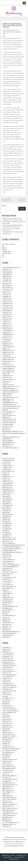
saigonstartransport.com (9, 759)
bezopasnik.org (6, 756)
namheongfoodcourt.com (9, 784)
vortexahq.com (6, 294)
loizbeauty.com (6, 721)
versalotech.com (7, 336)
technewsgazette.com (8, 734)
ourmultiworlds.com (8, 653)
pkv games (13, 31)
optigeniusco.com (7, 303)
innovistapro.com (7, 327)
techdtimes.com (7, 467)
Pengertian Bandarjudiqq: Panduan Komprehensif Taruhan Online (12, 226)
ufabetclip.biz (6, 496)
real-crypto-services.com (9, 572)
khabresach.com (7, 819)
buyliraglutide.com (7, 489)
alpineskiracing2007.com (9, 797)
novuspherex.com (7, 305)
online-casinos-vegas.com (9, 808)
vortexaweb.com (7, 301)
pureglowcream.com (8, 747)
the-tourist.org (6, 700)
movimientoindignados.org (10, 606)
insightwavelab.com (8, 359)
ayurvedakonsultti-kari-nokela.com (12, 552)
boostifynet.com (7, 312)
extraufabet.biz (6, 510)
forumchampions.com (8, 660)
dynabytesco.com (7, 343)
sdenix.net (5, 696)
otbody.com (5, 714)
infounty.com (6, 575)
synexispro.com (6, 428)
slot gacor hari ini (13, 843)
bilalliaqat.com (6, 417)
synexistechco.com (7, 289)
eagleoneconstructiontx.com (10, 392)
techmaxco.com (6, 337)
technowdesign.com (8, 563)
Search (4, 205)
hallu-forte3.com (7, 788)
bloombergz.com (7, 705)
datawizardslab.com (8, 346)
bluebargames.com (7, 662)
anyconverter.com (7, 723)
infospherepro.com (7, 352)
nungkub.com (6, 620)
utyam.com (5, 613)
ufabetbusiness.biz (7, 505)
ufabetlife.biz (6, 512)
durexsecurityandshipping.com (11, 565)
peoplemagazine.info (8, 460)
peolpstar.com (6, 673)
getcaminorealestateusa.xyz (10, 448)
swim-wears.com (7, 669)
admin (4, 31)
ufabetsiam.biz (6, 501)
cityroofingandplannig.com (10, 566)
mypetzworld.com (7, 574)
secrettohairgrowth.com (9, 750)
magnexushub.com (7, 483)
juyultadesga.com (7, 570)
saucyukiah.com (6, 647)
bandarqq (21, 837)
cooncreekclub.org (7, 655)
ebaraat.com (6, 478)
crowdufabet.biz (7, 534)
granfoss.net (6, 793)
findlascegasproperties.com (10, 386)
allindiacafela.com (7, 795)
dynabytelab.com (7, 276)
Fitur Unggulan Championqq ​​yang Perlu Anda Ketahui (13, 222)
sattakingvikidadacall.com (9, 402)
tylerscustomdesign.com (9, 674)
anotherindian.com (7, 622)
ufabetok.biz (5, 530)
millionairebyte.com (8, 444)
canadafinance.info (7, 770)
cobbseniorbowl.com (8, 561)
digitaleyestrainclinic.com (9, 804)
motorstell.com (6, 682)
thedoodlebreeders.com (9, 586)
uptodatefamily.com (8, 610)
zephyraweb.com (7, 300)
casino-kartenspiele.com (9, 709)
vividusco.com (6, 292)
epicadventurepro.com (8, 357)
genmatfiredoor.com (8, 384)
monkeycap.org (6, 694)
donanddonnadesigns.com (10, 390)
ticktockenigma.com (8, 372)
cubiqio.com (5, 348)
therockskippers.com (8, 792)
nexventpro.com (7, 314)
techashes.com (6, 462)
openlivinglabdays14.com (9, 550)
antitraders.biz (6, 554)
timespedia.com (6, 725)
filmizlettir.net (6, 651)
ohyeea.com (5, 617)
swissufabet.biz (6, 503)
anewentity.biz (6, 741)
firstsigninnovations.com (9, 665)
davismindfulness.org (8, 442)
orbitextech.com (7, 377)
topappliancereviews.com (9, 813)
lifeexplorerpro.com (8, 361)
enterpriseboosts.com (8, 707)
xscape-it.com (6, 557)
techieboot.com (6, 469)
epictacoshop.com (7, 765)
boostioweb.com (7, 271)
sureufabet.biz (6, 521)
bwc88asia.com (6, 579)
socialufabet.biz (6, 516)
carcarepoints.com (7, 584)
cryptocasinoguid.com (8, 543)
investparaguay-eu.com (9, 577)
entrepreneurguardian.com (10, 408)
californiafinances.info (8, 768)
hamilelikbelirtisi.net (8, 334)
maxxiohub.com (6, 298)
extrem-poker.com (7, 581)
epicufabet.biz (6, 527)
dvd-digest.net (6, 777)
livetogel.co (5, 383)
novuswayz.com (6, 319)
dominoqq (4, 839)
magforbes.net (6, 692)
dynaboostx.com (7, 323)
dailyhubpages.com (7, 399)
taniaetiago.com (7, 626)
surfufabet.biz (6, 518)
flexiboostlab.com (7, 328)
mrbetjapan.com (7, 739)
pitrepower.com (7, 801)
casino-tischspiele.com (8, 712)
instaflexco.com (6, 325)
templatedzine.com (7, 597)
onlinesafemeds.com (8, 491)
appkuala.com (6, 743)
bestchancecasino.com (8, 415)
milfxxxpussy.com (7, 608)
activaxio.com (6, 341)
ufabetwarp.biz (6, 494)
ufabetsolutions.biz (7, 514)
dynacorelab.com (7, 287)
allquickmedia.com (7, 732)
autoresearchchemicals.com (10, 822)
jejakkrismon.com (7, 727)
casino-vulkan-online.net (9, 799)
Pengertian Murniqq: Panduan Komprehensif (11, 229)
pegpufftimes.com (7, 656)
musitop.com (6, 611)
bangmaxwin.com (7, 761)
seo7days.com (6, 745)
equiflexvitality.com (7, 393)
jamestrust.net (6, 716)
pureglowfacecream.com (9, 736)
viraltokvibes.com (7, 689)
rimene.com (5, 774)
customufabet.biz (7, 523)
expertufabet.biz (7, 498)
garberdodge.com (7, 667)
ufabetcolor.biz (6, 509)
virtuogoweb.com (7, 485)
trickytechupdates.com (9, 815)
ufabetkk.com (6, 730)
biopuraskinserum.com (8, 766)
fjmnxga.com (6, 757)
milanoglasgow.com (8, 786)
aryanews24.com (7, 556)
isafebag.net (5, 703)
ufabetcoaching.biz (7, 440)
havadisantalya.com (8, 465)
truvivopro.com (6, 291)
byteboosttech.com (7, 482)
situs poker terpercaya (8, 244)
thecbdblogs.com (7, 820)
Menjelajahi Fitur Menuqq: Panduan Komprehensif (12, 232)
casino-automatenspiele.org (10, 710)
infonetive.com (6, 763)
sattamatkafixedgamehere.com (11, 406)
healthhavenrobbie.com (9, 388)
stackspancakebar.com (8, 783)
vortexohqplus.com (7, 330)
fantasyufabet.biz (7, 500)
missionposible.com (8, 806)
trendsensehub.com (8, 370)
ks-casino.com (6, 583)
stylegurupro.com (7, 345)
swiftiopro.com (6, 332)
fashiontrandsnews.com (9, 539)
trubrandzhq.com (7, 310)
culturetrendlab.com (8, 368)
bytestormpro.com (7, 365)
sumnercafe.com (7, 602)
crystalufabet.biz (7, 528)
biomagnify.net (6, 637)
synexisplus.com (6, 280)
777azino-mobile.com (8, 559)
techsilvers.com (6, 592)
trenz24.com (6, 718)
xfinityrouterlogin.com (8, 810)
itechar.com (5, 473)
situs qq (4, 249)
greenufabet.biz (6, 507)
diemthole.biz (6, 728)
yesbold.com (5, 474)
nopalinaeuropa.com (8, 635)
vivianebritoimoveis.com (9, 691)
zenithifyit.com (6, 296)
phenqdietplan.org (7, 601)
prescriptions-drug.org (9, 685)
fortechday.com (6, 446)
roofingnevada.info (7, 424)
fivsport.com (6, 595)
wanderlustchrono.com (9, 366)
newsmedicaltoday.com (9, 422)
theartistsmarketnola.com (9, 779)
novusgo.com (6, 363)
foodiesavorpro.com (8, 354)
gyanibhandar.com (7, 492)
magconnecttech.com (8, 379)
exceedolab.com (6, 339)
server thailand (15, 841)
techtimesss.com (7, 678)
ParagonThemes (14, 859)
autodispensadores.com (9, 419)
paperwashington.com (8, 411)
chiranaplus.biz (6, 781)
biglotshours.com (7, 487)
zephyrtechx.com (7, 316)
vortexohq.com (6, 356)
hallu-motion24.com (8, 790)
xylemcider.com (6, 624)
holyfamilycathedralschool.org (11, 437)
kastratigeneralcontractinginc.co (12, 546)
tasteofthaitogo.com (8, 752)
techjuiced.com (6, 480)
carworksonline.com (8, 676)
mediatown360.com (8, 802)
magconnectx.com (7, 426)
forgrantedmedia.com (8, 671)
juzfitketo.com (6, 628)
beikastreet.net (6, 649)
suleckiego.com (6, 826)
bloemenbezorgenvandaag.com (11, 748)
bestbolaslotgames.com (9, 404)
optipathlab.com (7, 274)
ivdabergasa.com (7, 568)
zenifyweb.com (6, 381)
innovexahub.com (7, 285)
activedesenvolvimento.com (10, 397)
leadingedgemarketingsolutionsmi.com (13, 545)
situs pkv (23, 839)
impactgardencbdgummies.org (11, 631)
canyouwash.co (6, 464)
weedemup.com (6, 413)
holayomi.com (6, 429)
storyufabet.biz (6, 525)
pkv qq (20, 843)
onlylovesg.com (6, 395)
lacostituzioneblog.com (9, 615)
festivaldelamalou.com (8, 664)
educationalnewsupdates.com (10, 267)
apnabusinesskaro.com (8, 824)
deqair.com (5, 590)
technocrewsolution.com (9, 687)
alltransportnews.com (8, 537)
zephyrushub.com (7, 273)
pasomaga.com (6, 629)
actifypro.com (6, 321)
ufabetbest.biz (6, 519)
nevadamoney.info (7, 772)
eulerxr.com (5, 374)
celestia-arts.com (7, 658)
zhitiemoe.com (6, 619)
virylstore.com (6, 680)
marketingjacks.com (8, 811)
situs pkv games (6, 251)
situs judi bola (14, 837)
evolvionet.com (6, 278)
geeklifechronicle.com (8, 350)
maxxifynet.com (6, 283)
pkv (3, 255)
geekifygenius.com (7, 375)
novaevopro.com (7, 307)
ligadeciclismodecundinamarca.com (12, 431)
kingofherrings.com (8, 737)
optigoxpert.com (7, 318)
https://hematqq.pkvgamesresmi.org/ (14, 845)
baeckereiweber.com (8, 458)
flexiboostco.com (7, 269)
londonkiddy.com (7, 438)
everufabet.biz (6, 532)
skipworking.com (7, 719)
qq (3, 246)
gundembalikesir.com (8, 471)
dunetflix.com (6, 604)
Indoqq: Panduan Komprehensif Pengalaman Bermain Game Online (12, 219)
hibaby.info (5, 410)
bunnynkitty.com (7, 754)
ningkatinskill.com (7, 593)
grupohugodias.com (8, 588)
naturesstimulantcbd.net (9, 633)
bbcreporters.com (7, 541)
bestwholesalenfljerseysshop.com (12, 548)
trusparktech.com (7, 309)
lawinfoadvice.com (7, 599)
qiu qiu (4, 247)
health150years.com (8, 683)
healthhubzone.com (7, 476)
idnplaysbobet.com (7, 401)
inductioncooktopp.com (9, 420)
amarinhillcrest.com (8, 698)
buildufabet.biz (6, 536)
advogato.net (6, 701)
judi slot (8, 837)
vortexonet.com (6, 282)
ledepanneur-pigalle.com (9, 775)
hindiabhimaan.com (7, 817)
